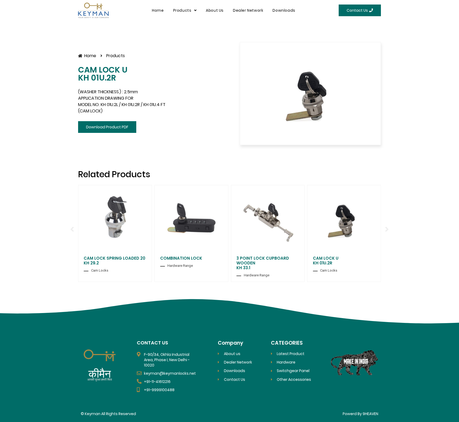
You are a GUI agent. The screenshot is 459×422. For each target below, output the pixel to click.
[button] (72, 229)
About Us (215, 10)
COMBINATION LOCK (181, 258)
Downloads (284, 10)
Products (182, 10)
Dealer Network (248, 10)
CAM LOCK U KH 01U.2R (325, 260)
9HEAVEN (370, 413)
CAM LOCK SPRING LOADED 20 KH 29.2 (114, 260)
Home (158, 10)
